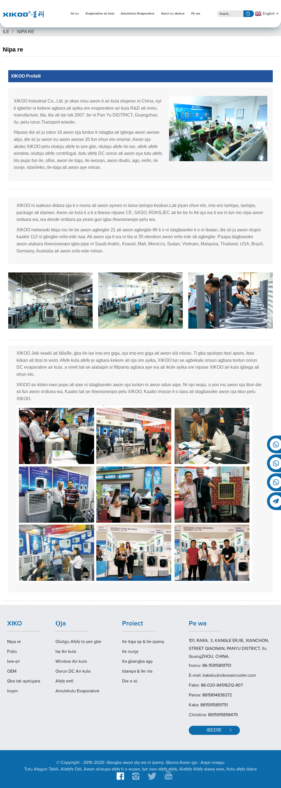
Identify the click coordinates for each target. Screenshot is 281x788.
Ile (6, 31)
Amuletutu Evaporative (137, 13)
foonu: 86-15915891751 (210, 665)
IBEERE (214, 730)
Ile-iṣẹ (75, 13)
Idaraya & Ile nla (137, 671)
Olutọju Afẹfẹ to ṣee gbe (78, 641)
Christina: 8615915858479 (213, 715)
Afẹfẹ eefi (64, 681)
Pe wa (195, 13)
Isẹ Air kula (65, 651)
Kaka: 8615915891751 (208, 705)
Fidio (12, 651)
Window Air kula (71, 661)
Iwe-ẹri (13, 661)
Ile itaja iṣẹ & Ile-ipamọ (143, 641)
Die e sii (129, 681)
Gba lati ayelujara (23, 681)
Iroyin (12, 691)
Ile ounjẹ (130, 651)
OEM (11, 671)
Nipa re (25, 31)
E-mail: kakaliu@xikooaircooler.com (222, 675)
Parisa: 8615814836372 (210, 695)
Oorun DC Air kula (72, 671)
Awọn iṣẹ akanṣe (173, 13)
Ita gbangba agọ (137, 661)
